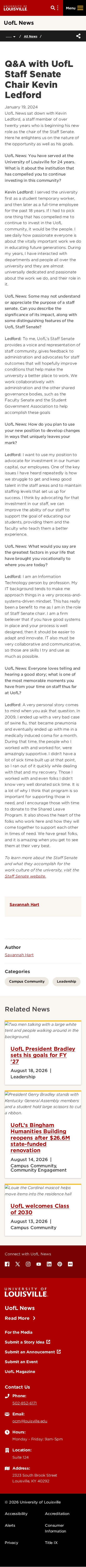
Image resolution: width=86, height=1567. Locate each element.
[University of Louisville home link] (16, 8)
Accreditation (57, 1514)
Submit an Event (21, 1361)
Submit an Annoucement (30, 1352)
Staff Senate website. (25, 876)
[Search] (55, 8)
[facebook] (7, 1264)
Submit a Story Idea (24, 1342)
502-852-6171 (24, 1403)
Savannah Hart (24, 904)
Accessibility (16, 1514)
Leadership (66, 981)
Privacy (11, 1543)
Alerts (10, 1525)
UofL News (20, 1308)
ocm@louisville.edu (29, 1421)
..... (9, 35)
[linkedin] (49, 1264)
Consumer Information (55, 1528)
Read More (18, 1318)
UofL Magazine (20, 1371)
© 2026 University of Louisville (33, 1502)
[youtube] (38, 1264)
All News (30, 36)
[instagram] (28, 1264)
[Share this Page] (77, 36)
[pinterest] (59, 1264)
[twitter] (17, 1264)
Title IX (51, 1543)
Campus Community (26, 981)
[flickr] (70, 1264)
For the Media (18, 1332)
